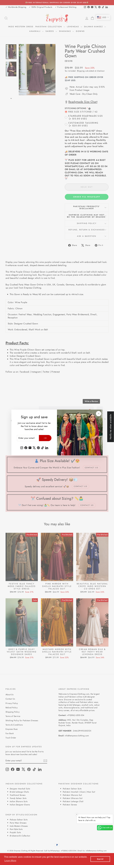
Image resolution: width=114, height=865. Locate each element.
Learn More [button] (10, 860)
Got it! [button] (100, 859)
